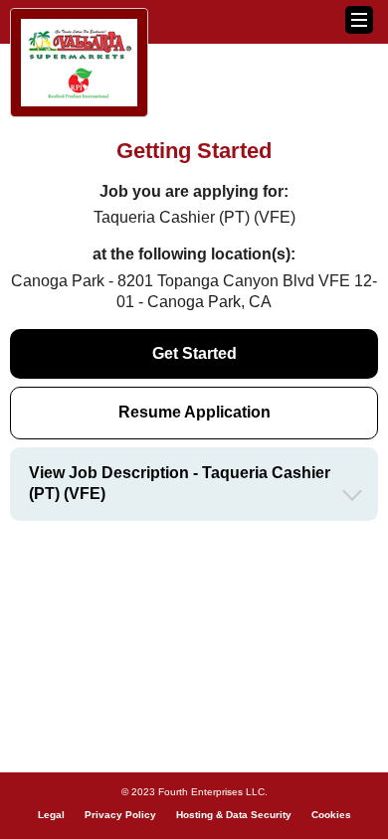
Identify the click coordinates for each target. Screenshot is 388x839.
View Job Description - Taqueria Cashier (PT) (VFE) (179, 483)
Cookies (331, 814)
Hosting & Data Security (233, 814)
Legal (51, 814)
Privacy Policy (120, 814)
